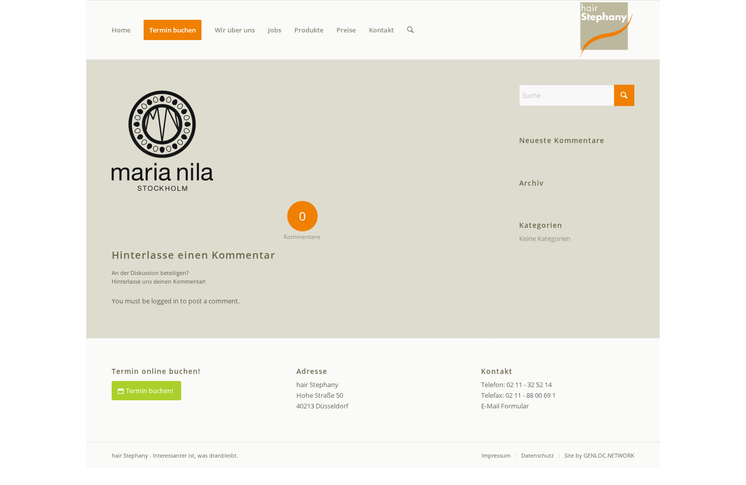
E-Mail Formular (505, 405)
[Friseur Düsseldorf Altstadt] (606, 30)
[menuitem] (121, 30)
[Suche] (410, 30)
